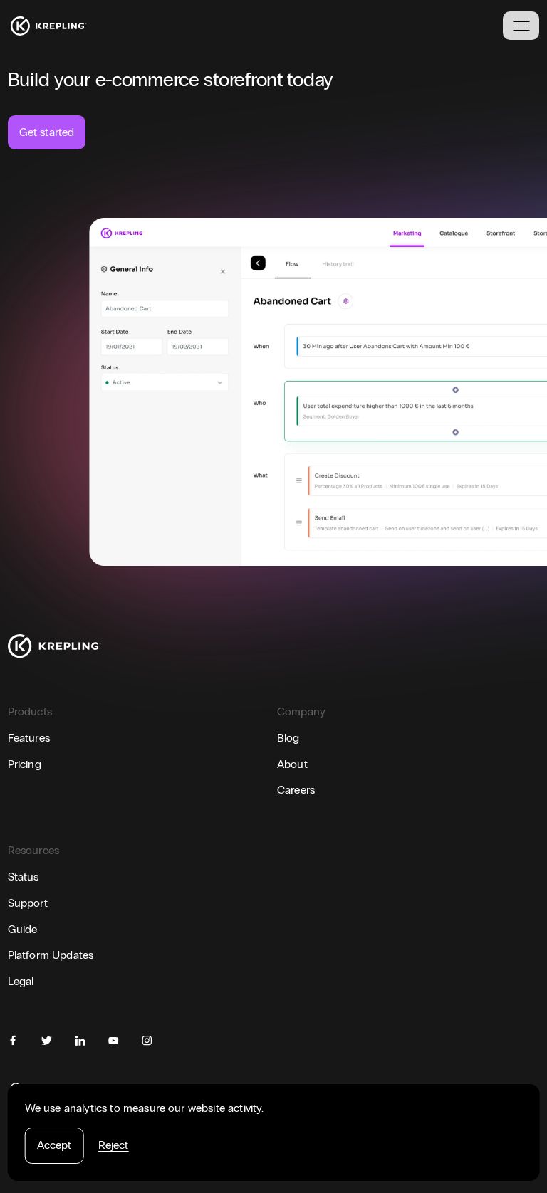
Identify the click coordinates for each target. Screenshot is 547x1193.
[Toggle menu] (521, 25)
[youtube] (113, 1040)
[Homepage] (48, 26)
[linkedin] (80, 1040)
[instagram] (147, 1040)
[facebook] (13, 1040)
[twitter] (46, 1040)
